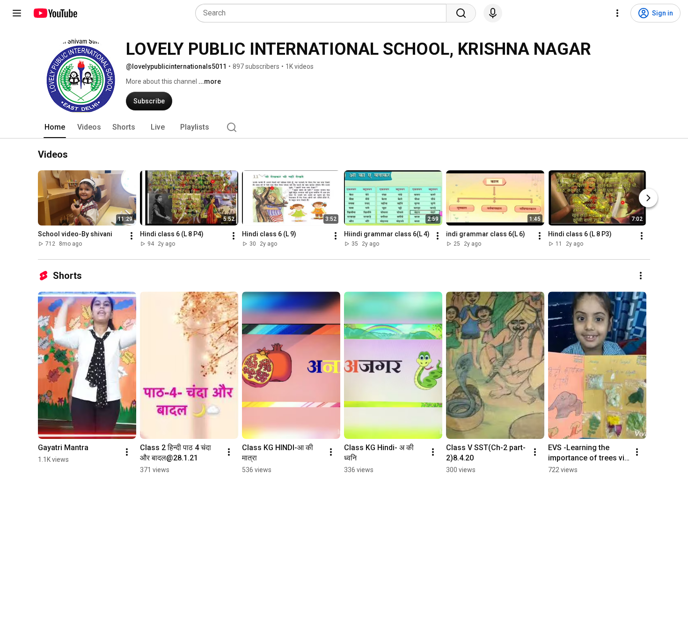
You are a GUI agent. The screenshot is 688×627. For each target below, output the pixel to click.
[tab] (55, 127)
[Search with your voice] (492, 13)
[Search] (461, 13)
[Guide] (16, 13)
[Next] (648, 198)
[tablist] (344, 127)
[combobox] (323, 13)
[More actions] (131, 235)
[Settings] (617, 13)
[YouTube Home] (55, 13)
